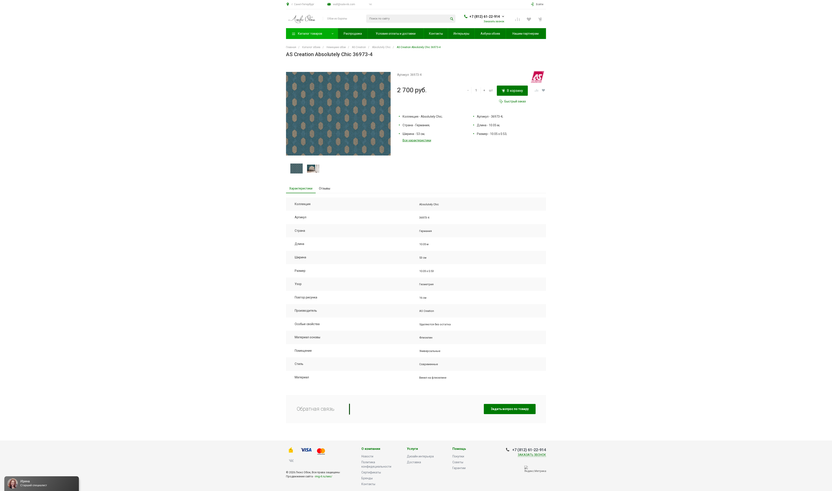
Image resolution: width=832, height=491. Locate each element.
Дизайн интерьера (420, 456)
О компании (370, 449)
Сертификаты (371, 472)
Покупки (458, 456)
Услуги (412, 449)
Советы (457, 462)
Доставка (414, 462)
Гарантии (459, 468)
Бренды (367, 478)
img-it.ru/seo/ (323, 476)
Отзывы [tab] (324, 188)
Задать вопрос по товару (510, 409)
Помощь (459, 449)
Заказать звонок (532, 455)
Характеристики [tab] (300, 188)
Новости (367, 456)
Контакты (368, 484)
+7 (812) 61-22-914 (484, 17)
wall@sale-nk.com (344, 4)
